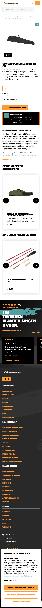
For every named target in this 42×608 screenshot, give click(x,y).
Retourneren (7, 491)
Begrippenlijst (8, 417)
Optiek (5, 402)
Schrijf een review (10, 458)
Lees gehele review (12, 360)
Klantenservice (8, 472)
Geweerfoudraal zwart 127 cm (11, 19)
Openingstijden (8, 450)
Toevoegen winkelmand (17, 107)
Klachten (6, 494)
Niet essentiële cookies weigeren (21, 594)
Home (4, 17)
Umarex (5, 516)
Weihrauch (6, 527)
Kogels (5, 399)
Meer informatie (10, 580)
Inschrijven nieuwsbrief (12, 462)
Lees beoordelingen (10, 330)
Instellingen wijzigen (21, 601)
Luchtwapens (8, 395)
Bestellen (6, 479)
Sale (4, 414)
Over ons (6, 446)
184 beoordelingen (10, 307)
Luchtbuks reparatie (10, 435)
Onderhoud (7, 410)
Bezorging (6, 483)
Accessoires (11, 17)
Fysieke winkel (8, 454)
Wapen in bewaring (10, 439)
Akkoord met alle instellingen (21, 587)
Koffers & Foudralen (23, 17)
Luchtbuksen (7, 391)
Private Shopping (9, 431)
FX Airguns (6, 519)
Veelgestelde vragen (11, 475)
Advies (5, 443)
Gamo (4, 523)
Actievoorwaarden (10, 498)
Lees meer (6, 159)
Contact (5, 502)
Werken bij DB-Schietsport (13, 428)
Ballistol (6, 512)
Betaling (6, 487)
